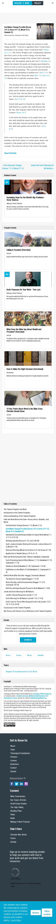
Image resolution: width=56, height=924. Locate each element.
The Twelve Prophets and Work (15, 509)
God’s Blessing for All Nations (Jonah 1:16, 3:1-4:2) (24, 598)
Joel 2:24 (18, 99)
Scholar (13, 842)
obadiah (41, 655)
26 (24, 99)
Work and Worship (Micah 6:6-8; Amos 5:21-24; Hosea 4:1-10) (28, 550)
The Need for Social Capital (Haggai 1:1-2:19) (22, 579)
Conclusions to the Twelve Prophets (17, 608)
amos (8, 655)
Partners (13, 757)
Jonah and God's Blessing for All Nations (19, 592)
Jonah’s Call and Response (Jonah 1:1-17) (21, 595)
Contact (13, 768)
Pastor (13, 838)
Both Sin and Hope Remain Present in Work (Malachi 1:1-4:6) (28, 588)
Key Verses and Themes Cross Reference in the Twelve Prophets (28, 611)
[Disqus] (28, 468)
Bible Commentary (17, 796)
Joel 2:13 (43, 72)
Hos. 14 (38, 75)
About (12, 746)
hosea (18, 655)
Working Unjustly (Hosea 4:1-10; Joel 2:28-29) (22, 541)
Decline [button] (35, 913)
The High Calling (16, 807)
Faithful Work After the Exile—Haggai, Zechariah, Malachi (24, 575)
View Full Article (10, 153)
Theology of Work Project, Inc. (42, 694)
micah (29, 655)
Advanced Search (16, 778)
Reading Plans (16, 811)
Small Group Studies (18, 803)
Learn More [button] (16, 920)
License (13, 760)
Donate (28, 640)
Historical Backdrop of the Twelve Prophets (20, 516)
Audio (12, 818)
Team (12, 749)
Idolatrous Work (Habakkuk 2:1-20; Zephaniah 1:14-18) (25, 566)
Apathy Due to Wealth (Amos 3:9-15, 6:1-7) (21, 553)
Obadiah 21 (45, 61)
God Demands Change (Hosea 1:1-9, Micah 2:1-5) (24, 525)
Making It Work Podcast (20, 822)
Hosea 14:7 (21, 112)
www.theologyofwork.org (38, 698)
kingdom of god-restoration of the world (21, 672)
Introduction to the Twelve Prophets (17, 513)
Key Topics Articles (18, 800)
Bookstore (14, 764)
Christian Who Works (18, 834)
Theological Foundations (20, 753)
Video (12, 814)
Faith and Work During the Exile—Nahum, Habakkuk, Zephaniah (26, 557)
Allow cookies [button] (47, 912)
